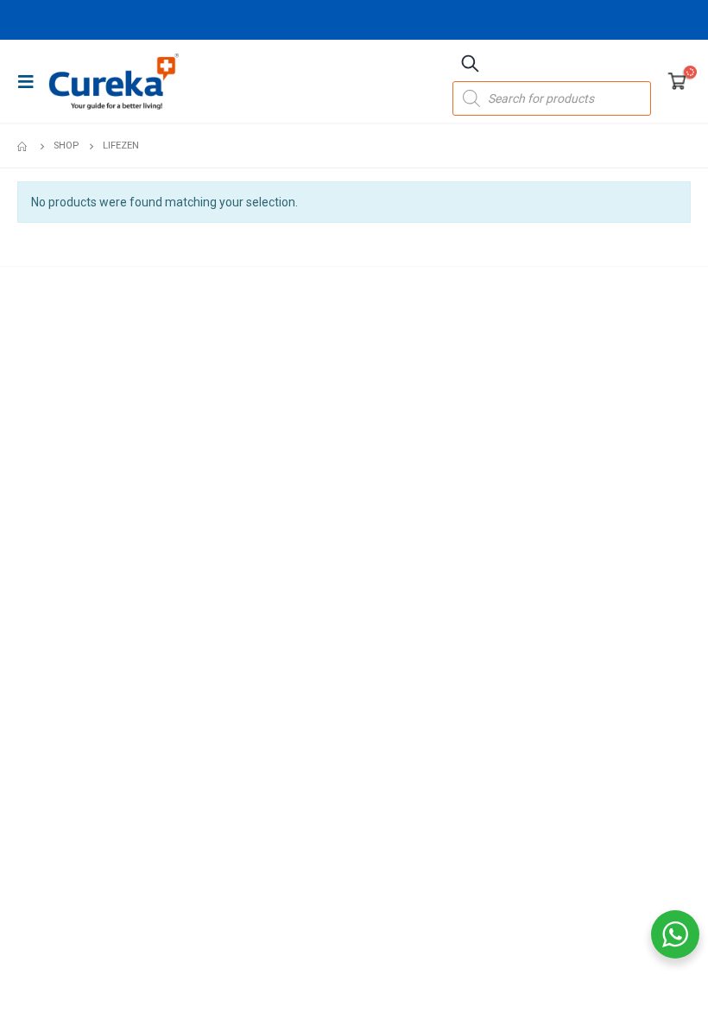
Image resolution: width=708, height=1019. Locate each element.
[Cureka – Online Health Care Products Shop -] (114, 81)
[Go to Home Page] (23, 146)
